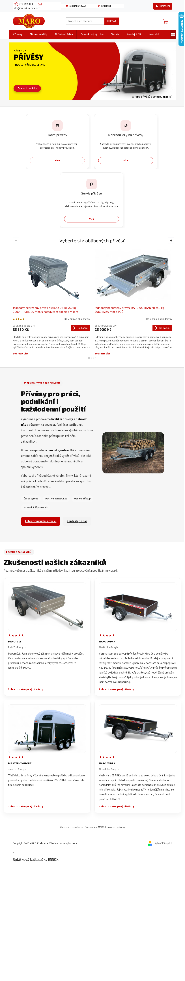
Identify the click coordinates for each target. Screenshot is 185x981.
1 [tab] (89, 358)
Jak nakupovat (77, 6)
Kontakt (106, 6)
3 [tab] (96, 358)
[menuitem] (17, 34)
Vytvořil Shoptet (163, 843)
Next (171, 240)
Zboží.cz (64, 827)
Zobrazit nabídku (27, 88)
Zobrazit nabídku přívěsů (40, 521)
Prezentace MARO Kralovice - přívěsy (105, 827)
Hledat (111, 21)
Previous (16, 240)
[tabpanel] (51, 301)
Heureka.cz (77, 827)
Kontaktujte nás (77, 521)
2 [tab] (92, 358)
